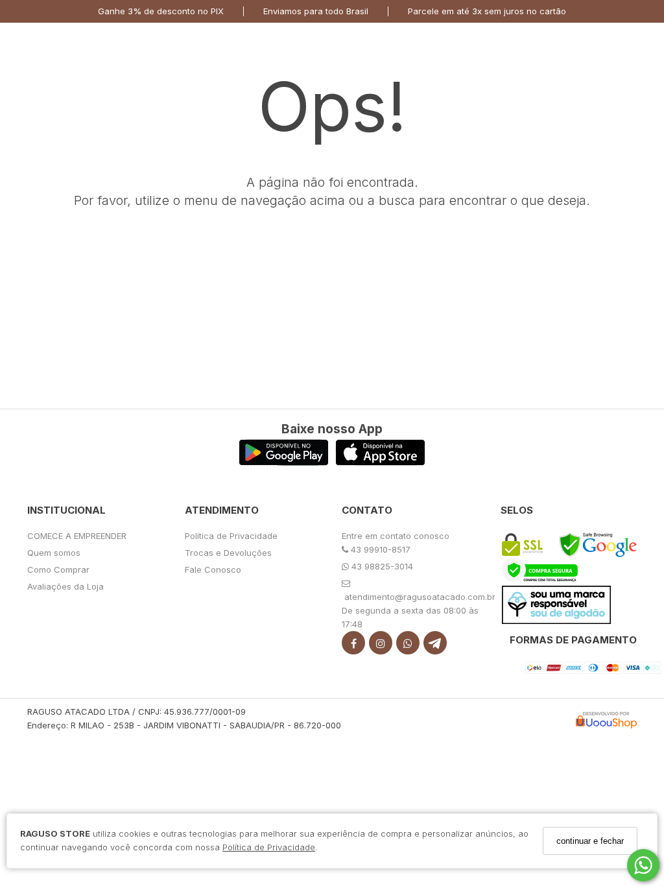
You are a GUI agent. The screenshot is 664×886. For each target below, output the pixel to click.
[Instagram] (380, 645)
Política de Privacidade (268, 847)
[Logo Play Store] (284, 462)
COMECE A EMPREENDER (76, 536)
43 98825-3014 (381, 566)
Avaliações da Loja (65, 586)
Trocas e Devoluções (228, 552)
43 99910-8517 (379, 549)
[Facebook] (353, 645)
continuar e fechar (590, 841)
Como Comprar (58, 569)
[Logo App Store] (380, 462)
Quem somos (53, 552)
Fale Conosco (213, 569)
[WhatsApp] (407, 645)
